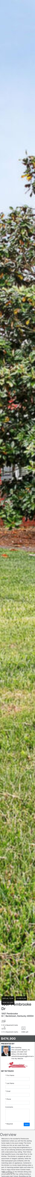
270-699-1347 (22, 1052)
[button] (4, 500)
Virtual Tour (7, 998)
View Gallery (7, 1003)
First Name (9, 1075)
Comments (9, 1107)
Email (7, 1091)
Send (26, 1124)
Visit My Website (17, 1058)
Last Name (9, 1083)
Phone (8, 1099)
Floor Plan (21, 998)
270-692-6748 (21, 1054)
